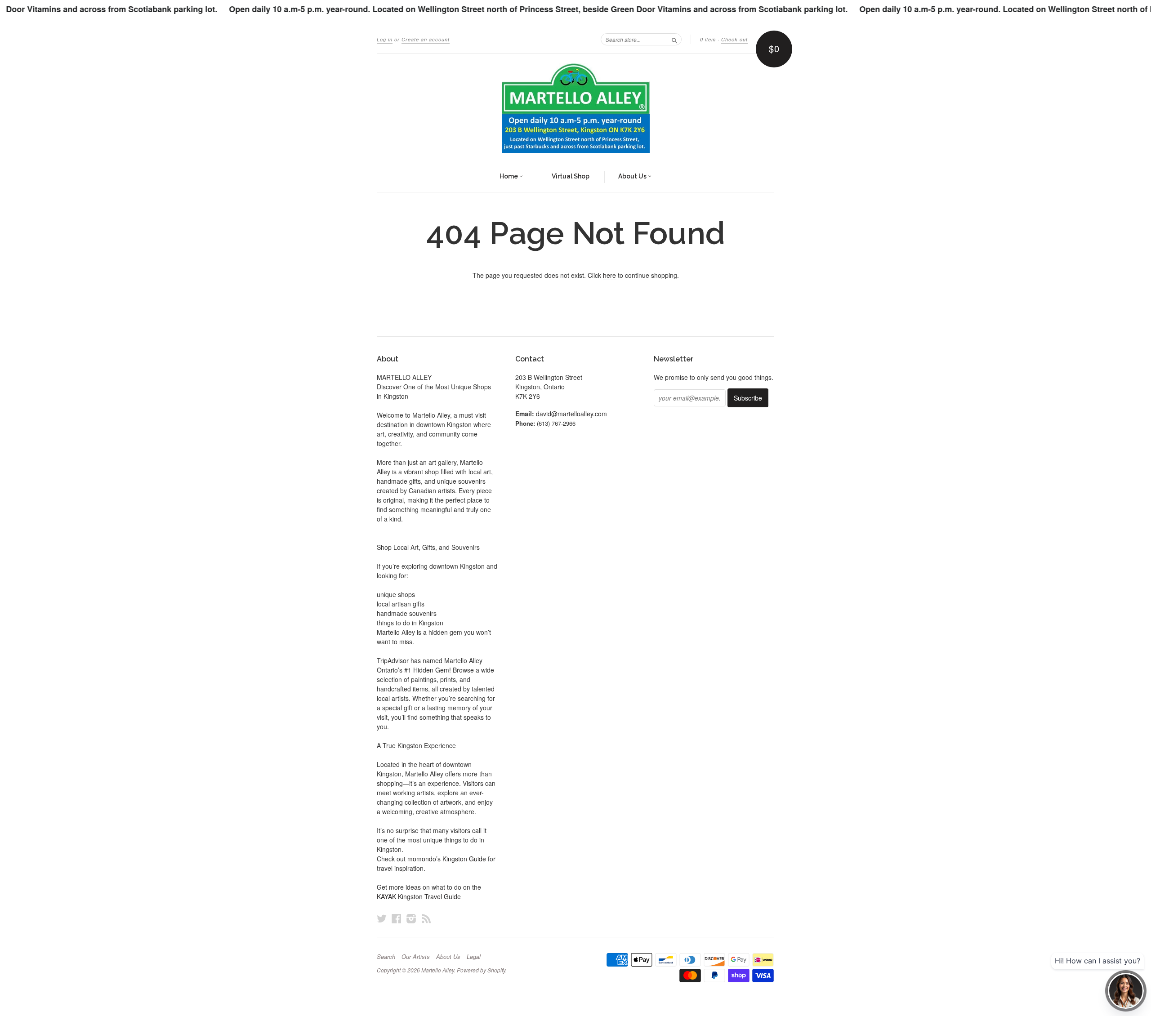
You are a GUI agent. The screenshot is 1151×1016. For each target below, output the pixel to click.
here (609, 275)
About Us (633, 176)
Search (386, 957)
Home (509, 176)
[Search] (674, 39)
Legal (474, 957)
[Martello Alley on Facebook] (397, 918)
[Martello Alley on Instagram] (411, 918)
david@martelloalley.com (571, 413)
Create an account (426, 39)
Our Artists (416, 957)
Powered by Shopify (481, 970)
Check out (734, 39)
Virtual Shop (570, 176)
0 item (708, 39)
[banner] (575, 108)
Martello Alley (437, 970)
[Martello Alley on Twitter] (382, 918)
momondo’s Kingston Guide (446, 858)
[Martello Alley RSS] (426, 918)
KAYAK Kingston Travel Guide (419, 896)
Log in (385, 39)
